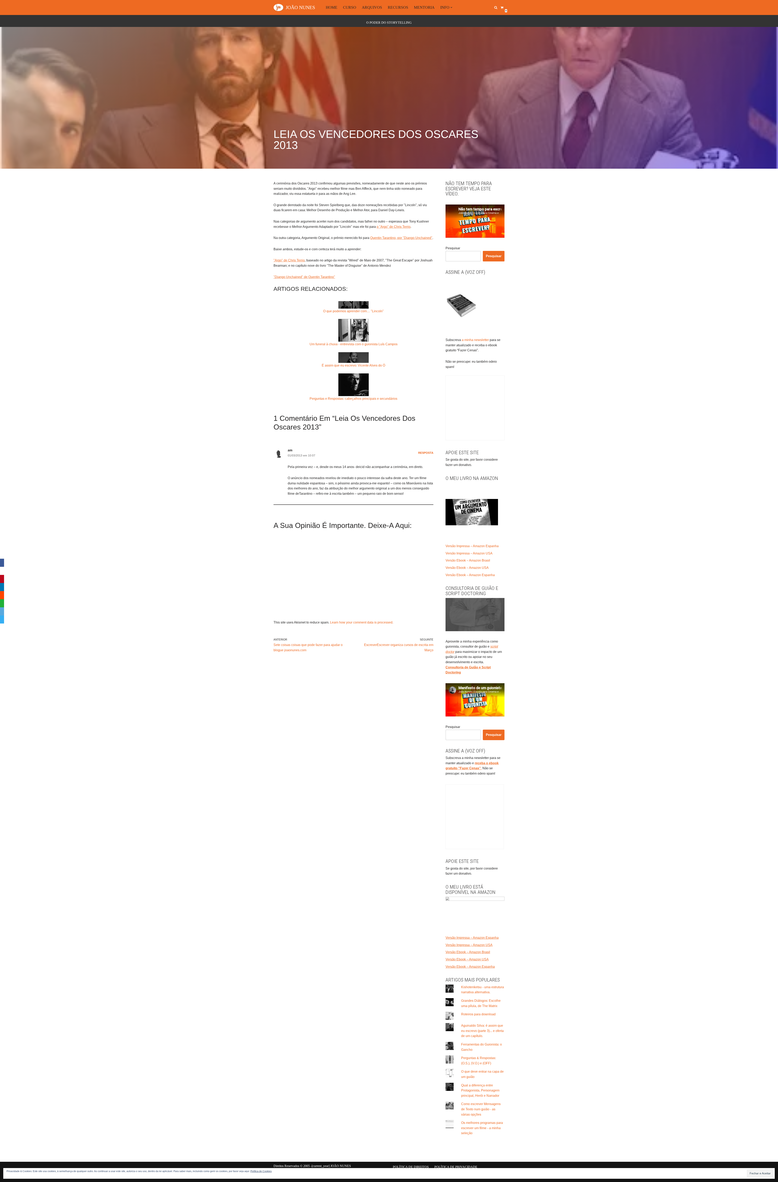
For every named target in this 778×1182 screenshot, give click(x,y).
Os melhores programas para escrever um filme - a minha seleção (482, 1128)
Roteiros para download (478, 1014)
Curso (349, 7)
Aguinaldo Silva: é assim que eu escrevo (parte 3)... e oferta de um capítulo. (482, 1031)
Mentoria (424, 7)
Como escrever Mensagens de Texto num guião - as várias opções (481, 1109)
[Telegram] (2, 619)
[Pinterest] (2, 579)
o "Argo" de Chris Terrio (393, 226)
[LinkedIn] (2, 587)
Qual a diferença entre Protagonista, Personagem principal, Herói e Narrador (480, 1090)
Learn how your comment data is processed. (361, 622)
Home (331, 7)
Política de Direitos (411, 1167)
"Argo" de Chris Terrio (289, 260)
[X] (2, 571)
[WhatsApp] (2, 603)
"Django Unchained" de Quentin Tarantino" (304, 277)
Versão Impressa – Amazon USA (469, 553)
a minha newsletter (475, 340)
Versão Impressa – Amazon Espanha (472, 546)
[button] (451, 7)
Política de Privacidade (455, 1167)
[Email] (2, 611)
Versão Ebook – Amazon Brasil (468, 560)
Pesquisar (453, 248)
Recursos (398, 7)
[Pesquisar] (495, 7)
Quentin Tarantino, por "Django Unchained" (401, 238)
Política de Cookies (261, 1171)
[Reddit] (2, 595)
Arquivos (372, 7)
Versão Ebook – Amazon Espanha (470, 575)
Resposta (425, 452)
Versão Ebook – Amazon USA (467, 567)
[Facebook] (2, 563)
